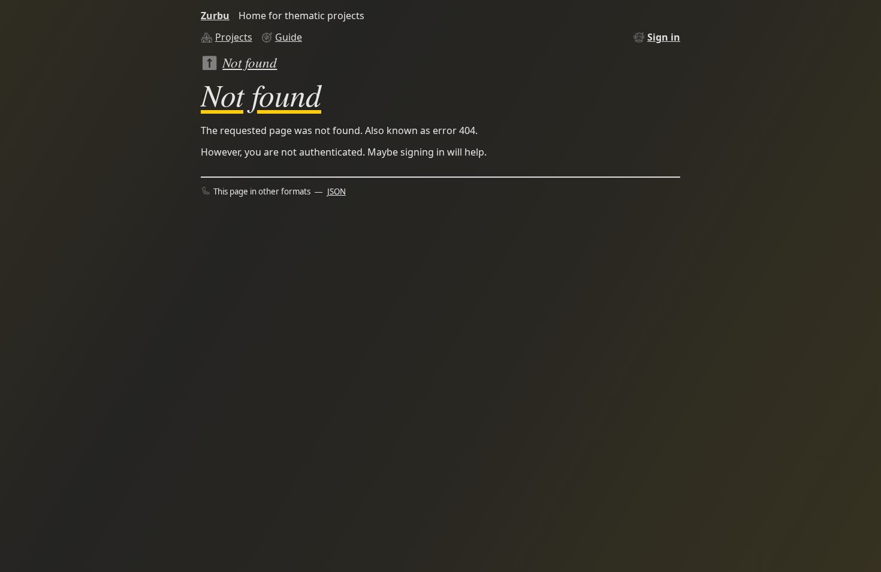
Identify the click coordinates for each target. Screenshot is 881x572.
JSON (336, 191)
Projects (233, 37)
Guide (288, 37)
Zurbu (215, 15)
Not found (249, 62)
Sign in (663, 37)
